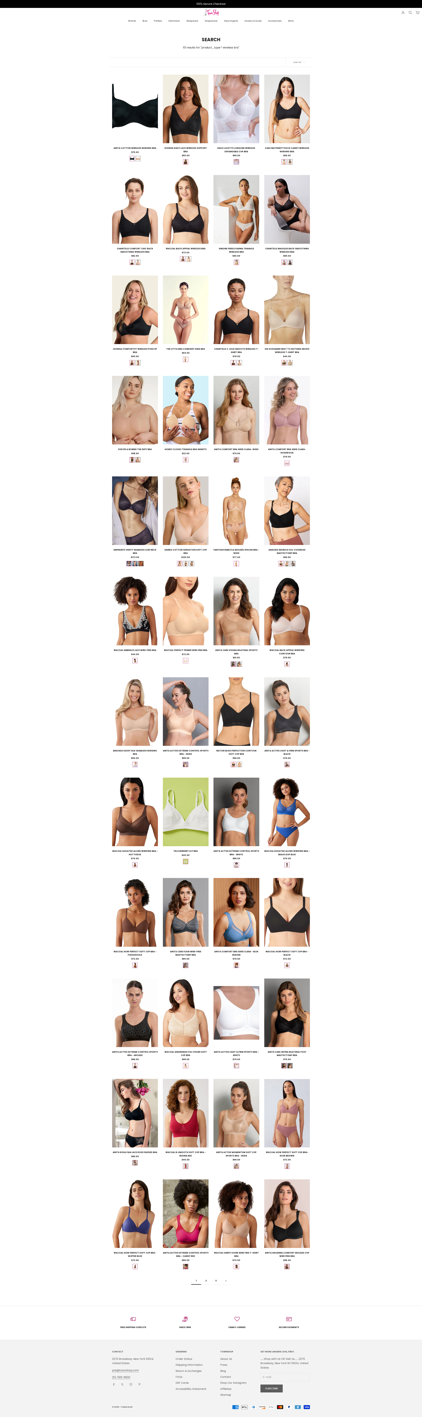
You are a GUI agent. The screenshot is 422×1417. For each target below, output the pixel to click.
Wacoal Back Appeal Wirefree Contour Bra (287, 652)
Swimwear (174, 20)
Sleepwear (192, 20)
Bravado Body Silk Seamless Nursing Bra (135, 752)
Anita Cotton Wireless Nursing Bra (135, 148)
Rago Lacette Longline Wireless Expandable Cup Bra (236, 150)
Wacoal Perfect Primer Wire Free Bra (185, 650)
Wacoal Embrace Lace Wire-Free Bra (135, 650)
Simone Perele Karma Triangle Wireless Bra (236, 250)
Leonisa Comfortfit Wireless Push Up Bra (135, 351)
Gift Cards (182, 1383)
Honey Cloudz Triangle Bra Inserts (186, 449)
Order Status (184, 1359)
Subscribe (271, 1388)
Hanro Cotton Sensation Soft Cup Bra (186, 551)
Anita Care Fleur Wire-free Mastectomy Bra (185, 953)
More (291, 20)
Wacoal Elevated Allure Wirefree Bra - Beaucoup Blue (287, 853)
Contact (225, 1377)
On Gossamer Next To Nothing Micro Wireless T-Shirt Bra (287, 351)
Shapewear (211, 20)
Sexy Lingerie (231, 20)
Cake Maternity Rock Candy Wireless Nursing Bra (287, 150)
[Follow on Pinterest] (139, 1384)
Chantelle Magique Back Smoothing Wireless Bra (287, 250)
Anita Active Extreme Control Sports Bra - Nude (186, 752)
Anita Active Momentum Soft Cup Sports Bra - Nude (236, 1154)
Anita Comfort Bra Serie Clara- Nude (236, 449)
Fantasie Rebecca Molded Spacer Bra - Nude (236, 551)
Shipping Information (189, 1365)
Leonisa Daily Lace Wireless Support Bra (185, 150)
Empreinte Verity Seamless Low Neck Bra (135, 551)
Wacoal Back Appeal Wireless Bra (186, 248)
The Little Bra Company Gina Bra (185, 349)
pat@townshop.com (125, 1370)
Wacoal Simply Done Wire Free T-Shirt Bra (236, 1254)
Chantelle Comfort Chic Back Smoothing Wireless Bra (135, 250)
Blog (223, 1371)
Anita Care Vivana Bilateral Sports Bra (236, 652)
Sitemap (225, 1395)
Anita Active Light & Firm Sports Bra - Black (287, 752)
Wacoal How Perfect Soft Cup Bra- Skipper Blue (135, 1254)
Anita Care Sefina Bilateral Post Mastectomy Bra (287, 1054)
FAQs (179, 1377)
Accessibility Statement (191, 1389)
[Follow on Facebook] (113, 1384)
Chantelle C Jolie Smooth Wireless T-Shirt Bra (236, 351)
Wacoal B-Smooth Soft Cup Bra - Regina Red (186, 1154)
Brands (132, 20)
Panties (158, 20)
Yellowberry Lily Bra (186, 851)
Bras (145, 20)
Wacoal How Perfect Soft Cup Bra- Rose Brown (287, 1154)
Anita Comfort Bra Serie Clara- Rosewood (287, 451)
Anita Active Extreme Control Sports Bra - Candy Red (186, 1254)
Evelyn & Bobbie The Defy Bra (135, 449)
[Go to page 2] (226, 1281)
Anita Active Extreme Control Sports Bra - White (236, 853)
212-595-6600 (121, 1377)
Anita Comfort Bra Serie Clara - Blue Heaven (236, 953)
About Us (226, 1359)
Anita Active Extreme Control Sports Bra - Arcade (135, 1054)
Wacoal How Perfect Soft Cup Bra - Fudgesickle (135, 953)
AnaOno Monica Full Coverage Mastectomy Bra (287, 551)
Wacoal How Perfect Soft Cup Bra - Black (287, 953)
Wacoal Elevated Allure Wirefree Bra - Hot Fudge (135, 853)
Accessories (275, 20)
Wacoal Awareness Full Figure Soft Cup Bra (186, 1054)
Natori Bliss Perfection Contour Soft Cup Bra (236, 752)
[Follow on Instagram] (131, 1384)
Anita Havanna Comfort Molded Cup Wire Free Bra (287, 1254)
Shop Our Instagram (233, 1383)
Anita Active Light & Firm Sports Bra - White (236, 1054)
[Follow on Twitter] (122, 1384)
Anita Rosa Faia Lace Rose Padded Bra (135, 1152)
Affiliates (225, 1389)
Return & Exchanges (189, 1371)
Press (223, 1365)
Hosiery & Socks (253, 20)
